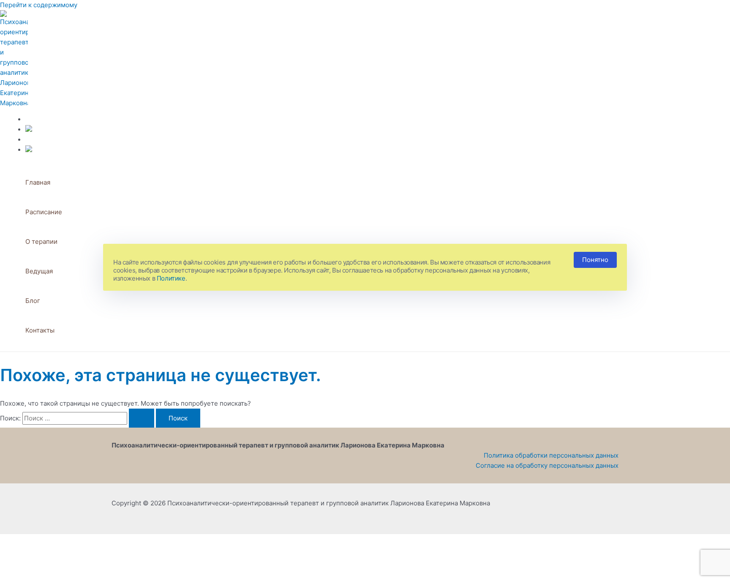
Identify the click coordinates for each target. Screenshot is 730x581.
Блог (32, 301)
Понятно (595, 260)
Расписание (43, 212)
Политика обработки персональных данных (551, 455)
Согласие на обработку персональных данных (547, 465)
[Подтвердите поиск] (141, 418)
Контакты (39, 330)
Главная (37, 182)
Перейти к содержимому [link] (38, 5)
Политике (171, 278)
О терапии (41, 241)
